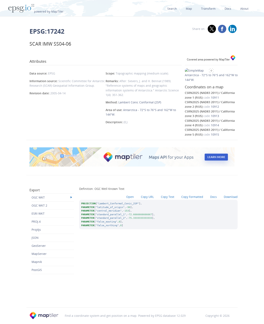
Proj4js (36, 230)
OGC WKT (38, 197)
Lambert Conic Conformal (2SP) (139, 102)
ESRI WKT (38, 213)
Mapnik (37, 262)
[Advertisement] (132, 296)
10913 (215, 116)
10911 (215, 97)
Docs (228, 9)
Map (189, 9)
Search (172, 9)
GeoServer (39, 246)
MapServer (39, 254)
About (244, 9)
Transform (208, 9)
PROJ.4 (36, 221)
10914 (215, 125)
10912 (215, 107)
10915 (215, 134)
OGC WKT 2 (39, 205)
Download (231, 197)
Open (130, 197)
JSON (35, 238)
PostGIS (37, 270)
